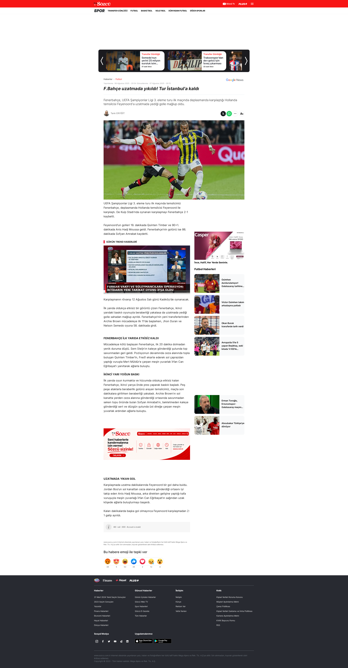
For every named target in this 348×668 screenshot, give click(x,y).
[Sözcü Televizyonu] (97, 580)
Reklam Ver (181, 606)
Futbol (119, 79)
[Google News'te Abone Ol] (234, 80)
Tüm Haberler (141, 616)
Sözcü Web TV (141, 602)
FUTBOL (134, 11)
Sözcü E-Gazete (142, 611)
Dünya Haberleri (101, 625)
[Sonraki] (246, 61)
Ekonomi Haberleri (102, 616)
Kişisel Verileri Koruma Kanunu (229, 597)
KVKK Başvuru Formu (225, 620)
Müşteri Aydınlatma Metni (227, 602)
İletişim (179, 597)
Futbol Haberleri (205, 269)
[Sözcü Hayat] (120, 580)
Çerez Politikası (223, 606)
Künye (178, 602)
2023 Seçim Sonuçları (103, 602)
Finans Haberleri (101, 611)
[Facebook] (103, 641)
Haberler (108, 79)
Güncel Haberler (143, 590)
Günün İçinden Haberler (145, 597)
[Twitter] (109, 641)
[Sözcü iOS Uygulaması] (144, 640)
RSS (218, 625)
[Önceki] (102, 61)
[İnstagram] (97, 641)
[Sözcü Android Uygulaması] (162, 640)
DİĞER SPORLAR (197, 11)
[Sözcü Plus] (134, 580)
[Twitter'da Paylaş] (223, 113)
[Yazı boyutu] (241, 113)
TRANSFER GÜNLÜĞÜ (118, 11)
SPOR (99, 10)
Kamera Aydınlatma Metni (227, 616)
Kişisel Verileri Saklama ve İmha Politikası (234, 611)
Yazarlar (97, 606)
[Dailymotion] (121, 641)
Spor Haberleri (141, 606)
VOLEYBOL (160, 11)
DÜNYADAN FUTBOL (178, 11)
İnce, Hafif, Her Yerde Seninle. (211, 262)
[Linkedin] (127, 641)
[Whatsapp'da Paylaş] (229, 113)
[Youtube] (115, 641)
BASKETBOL (146, 11)
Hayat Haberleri (101, 620)
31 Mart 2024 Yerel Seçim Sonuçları (110, 597)
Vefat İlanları (181, 611)
